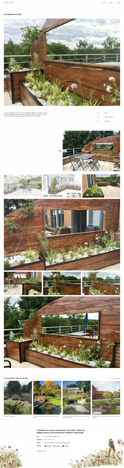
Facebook (48, 446)
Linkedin (66, 446)
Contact (118, 2)
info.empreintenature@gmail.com (52, 436)
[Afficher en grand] (23, 197)
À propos (110, 2)
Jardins (103, 2)
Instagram (57, 446)
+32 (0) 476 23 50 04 (49, 439)
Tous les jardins (116, 378)
